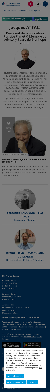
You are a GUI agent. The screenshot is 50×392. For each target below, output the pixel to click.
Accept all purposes (15, 376)
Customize (32, 382)
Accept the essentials (15, 382)
